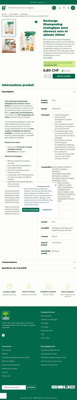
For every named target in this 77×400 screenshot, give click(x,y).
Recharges (24, 14)
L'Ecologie (44, 327)
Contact (5, 372)
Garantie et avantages (49, 319)
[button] (46, 2)
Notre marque (46, 316)
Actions (5, 354)
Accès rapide (13, 14)
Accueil (4, 14)
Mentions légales (8, 361)
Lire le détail (47, 58)
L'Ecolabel (44, 323)
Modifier (47, 210)
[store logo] (4, 7)
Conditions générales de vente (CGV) (15, 357)
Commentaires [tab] (9, 262)
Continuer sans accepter (43, 186)
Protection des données (11, 365)
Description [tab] (8, 92)
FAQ (42, 334)
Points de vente (47, 331)
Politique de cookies (9, 369)
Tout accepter (30, 210)
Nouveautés (6, 350)
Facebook (3, 335)
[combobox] (31, 8)
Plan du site (6, 376)
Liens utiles (45, 338)
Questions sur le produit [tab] (14, 268)
